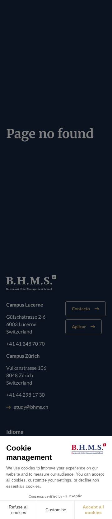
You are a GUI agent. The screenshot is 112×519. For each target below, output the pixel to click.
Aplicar (79, 326)
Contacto (81, 308)
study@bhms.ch (31, 407)
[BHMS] (56, 282)
